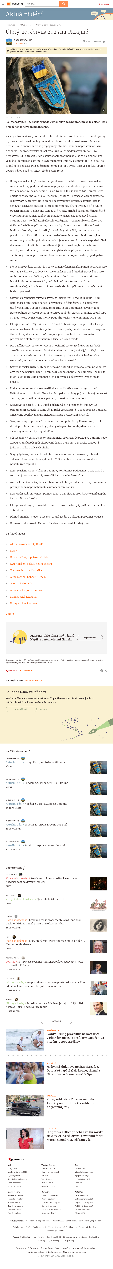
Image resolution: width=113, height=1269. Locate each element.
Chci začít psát (21, 709)
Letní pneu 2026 (81, 1195)
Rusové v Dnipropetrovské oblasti (30, 557)
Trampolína (53, 1227)
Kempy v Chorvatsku (49, 1195)
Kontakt (76, 1248)
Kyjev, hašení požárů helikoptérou (31, 564)
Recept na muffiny (15, 1199)
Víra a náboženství (17, 878)
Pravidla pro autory (35, 1252)
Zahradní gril (52, 1231)
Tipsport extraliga (82, 1176)
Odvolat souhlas (53, 1252)
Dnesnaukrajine (23, 40)
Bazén (28, 1227)
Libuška (9, 916)
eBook (88, 42)
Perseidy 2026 (58, 1221)
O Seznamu (33, 1248)
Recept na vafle (14, 1210)
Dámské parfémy (70, 1237)
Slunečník (64, 1227)
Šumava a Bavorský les (50, 1202)
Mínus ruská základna (23, 597)
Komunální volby (14, 1186)
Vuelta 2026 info (48, 1168)
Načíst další (56, 1021)
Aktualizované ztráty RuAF (26, 544)
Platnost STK (80, 1213)
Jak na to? (43, 709)
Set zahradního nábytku (89, 1227)
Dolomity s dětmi (48, 1213)
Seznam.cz (104, 4)
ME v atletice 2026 (82, 1179)
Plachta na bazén (40, 1227)
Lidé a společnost (16, 920)
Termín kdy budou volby (17, 1179)
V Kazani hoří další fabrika (26, 571)
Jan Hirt (44, 1176)
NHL (77, 1186)
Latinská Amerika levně (50, 1210)
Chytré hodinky (53, 1241)
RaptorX (9, 999)
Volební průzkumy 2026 (17, 1172)
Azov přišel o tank (21, 584)
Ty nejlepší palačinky (16, 1195)
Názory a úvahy (15, 983)
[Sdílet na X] (105, 670)
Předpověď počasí (43, 1221)
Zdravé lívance (14, 1202)
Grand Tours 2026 (48, 1186)
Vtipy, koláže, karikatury (21, 899)
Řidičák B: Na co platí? (84, 1206)
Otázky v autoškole (82, 1210)
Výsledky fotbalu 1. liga (84, 1172)
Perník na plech (14, 1213)
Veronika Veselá (12, 958)
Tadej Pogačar (47, 1179)
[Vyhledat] (63, 4)
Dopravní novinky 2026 (84, 1202)
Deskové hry (94, 1237)
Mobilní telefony (39, 1237)
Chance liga (80, 1168)
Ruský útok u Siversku (23, 603)
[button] (56, 85)
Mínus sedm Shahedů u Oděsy (28, 577)
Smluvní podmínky (50, 1248)
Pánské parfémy (67, 1241)
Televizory (41, 1241)
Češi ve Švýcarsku (48, 1206)
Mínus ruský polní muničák (26, 590)
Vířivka (61, 1231)
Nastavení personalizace (74, 1252)
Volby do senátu (14, 1183)
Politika (10, 962)
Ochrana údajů (88, 1248)
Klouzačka (73, 1227)
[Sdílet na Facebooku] (101, 670)
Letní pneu (83, 1237)
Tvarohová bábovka (16, 1206)
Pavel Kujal (10, 895)
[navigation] (3, 4)
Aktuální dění (14, 762)
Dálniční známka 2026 (84, 1199)
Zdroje (10, 614)
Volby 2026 (12, 1168)
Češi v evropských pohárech (90, 1221)
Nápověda (65, 1248)
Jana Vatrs (10, 979)
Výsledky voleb (14, 1176)
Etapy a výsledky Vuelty (50, 1172)
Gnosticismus (11, 874)
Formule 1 (79, 1183)
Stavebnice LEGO (54, 1237)
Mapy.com (30, 1221)
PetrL (8, 937)
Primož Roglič (47, 1183)
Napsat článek (90, 638)
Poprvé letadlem (48, 1199)
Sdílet (98, 42)
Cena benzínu (71, 1221)
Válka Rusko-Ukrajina (34, 680)
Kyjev (13, 551)
